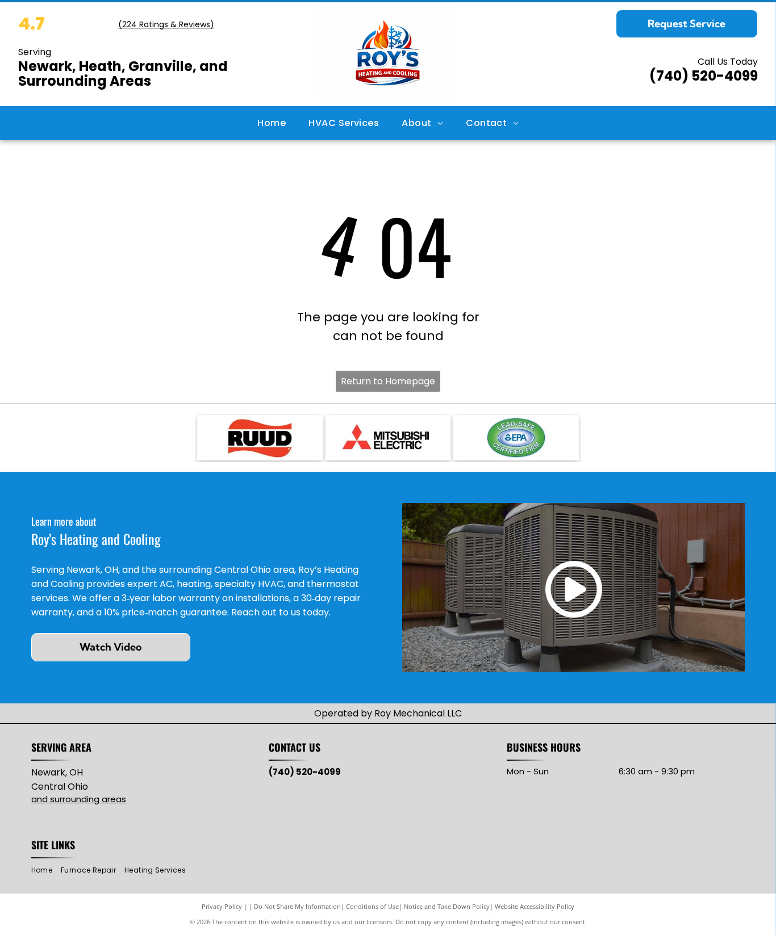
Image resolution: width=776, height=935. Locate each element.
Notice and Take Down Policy (447, 906)
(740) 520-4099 (703, 75)
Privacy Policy (222, 906)
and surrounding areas (78, 799)
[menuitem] (271, 123)
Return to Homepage (388, 381)
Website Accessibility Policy (534, 906)
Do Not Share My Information (297, 906)
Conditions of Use (372, 906)
